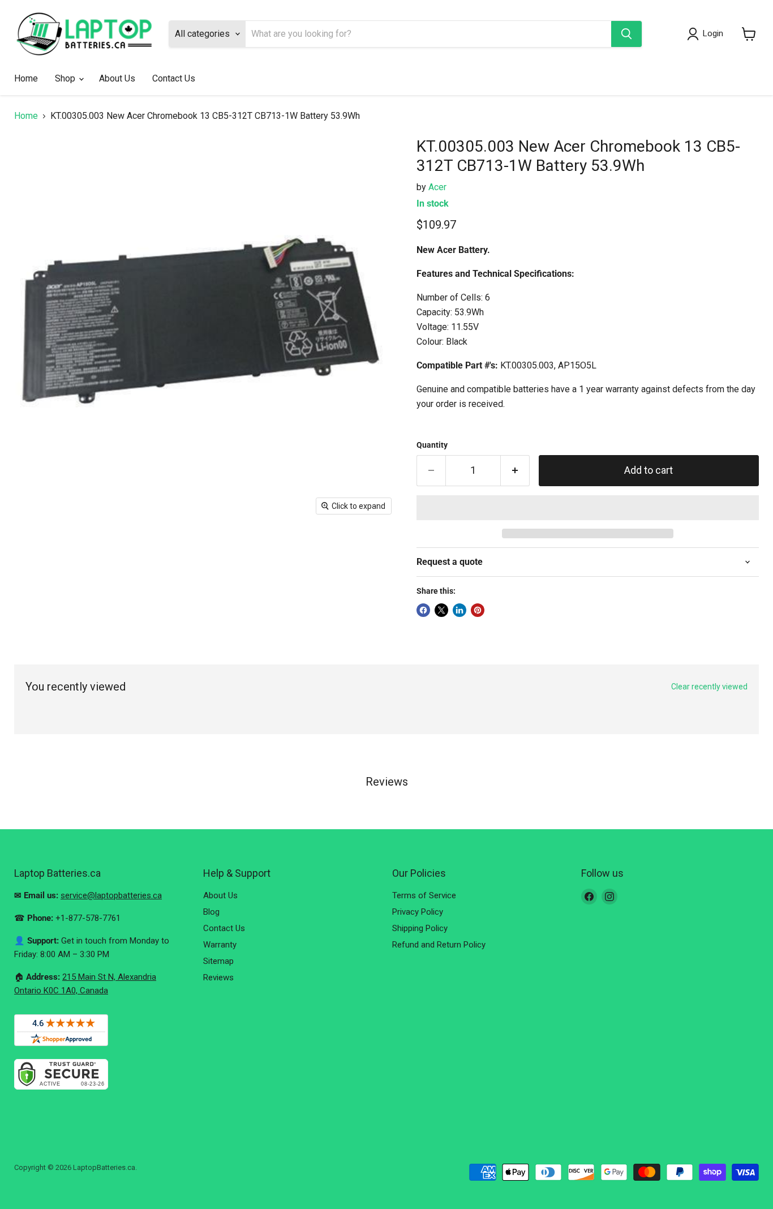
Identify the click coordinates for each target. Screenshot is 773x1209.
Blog (211, 912)
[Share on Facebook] (423, 610)
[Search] (626, 34)
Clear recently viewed (709, 686)
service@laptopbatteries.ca (111, 895)
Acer (437, 187)
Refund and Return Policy (439, 945)
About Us (117, 78)
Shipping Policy (420, 928)
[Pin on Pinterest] (477, 610)
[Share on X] (441, 610)
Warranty (220, 945)
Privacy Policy (417, 912)
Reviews (218, 977)
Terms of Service (424, 895)
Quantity (432, 444)
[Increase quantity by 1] (515, 470)
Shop (66, 78)
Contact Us (173, 78)
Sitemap (218, 961)
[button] (587, 507)
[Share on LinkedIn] (459, 610)
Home (26, 78)
